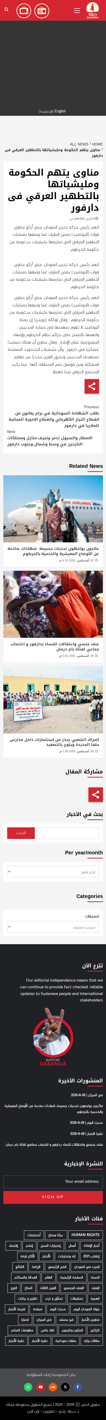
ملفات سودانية (65, 1341)
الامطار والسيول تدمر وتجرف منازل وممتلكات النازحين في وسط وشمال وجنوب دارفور (49, 438)
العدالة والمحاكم (25, 1277)
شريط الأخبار (16, 1309)
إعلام (29, 1246)
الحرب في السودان (87, 1267)
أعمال (72, 1246)
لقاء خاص (47, 1330)
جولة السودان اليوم (87, 1309)
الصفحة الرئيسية (71, 1277)
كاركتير (95, 1330)
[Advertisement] (53, 53)
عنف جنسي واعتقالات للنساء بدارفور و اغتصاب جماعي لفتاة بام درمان (55, 646)
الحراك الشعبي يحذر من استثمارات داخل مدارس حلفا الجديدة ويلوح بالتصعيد (54, 742)
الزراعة (36, 1267)
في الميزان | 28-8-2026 (87, 1095)
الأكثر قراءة (28, 1256)
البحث (21, 833)
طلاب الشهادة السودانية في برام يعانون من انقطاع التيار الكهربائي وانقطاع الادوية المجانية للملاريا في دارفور (54, 416)
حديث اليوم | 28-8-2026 (86, 1123)
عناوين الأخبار (90, 1320)
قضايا (25, 1320)
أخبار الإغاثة (92, 1246)
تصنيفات (92, 916)
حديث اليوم (58, 1309)
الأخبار (46, 1256)
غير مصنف (66, 1320)
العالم (48, 1277)
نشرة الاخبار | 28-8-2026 (86, 1134)
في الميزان (44, 1320)
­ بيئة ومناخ (56, 1235)
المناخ (28, 1288)
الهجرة (95, 1299)
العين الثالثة (48, 1288)
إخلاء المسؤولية (38, 1375)
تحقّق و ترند (54, 1299)
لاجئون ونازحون (72, 1330)
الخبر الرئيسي (57, 1267)
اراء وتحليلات (67, 1256)
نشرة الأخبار (40, 1341)
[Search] (6, 9)
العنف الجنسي (74, 1288)
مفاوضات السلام (22, 1330)
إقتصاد (13, 1246)
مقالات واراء (92, 1341)
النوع (14, 1288)
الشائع (20, 1267)
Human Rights (86, 1235)
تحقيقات (76, 1299)
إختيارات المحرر (51, 1246)
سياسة (37, 1309)
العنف (96, 1288)
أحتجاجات (34, 1235)
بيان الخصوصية (64, 1375)
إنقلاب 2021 (91, 1256)
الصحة (95, 1277)
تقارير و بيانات (27, 1299)
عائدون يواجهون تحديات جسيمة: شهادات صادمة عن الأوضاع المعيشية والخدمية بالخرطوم (53, 551)
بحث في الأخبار (85, 814)
